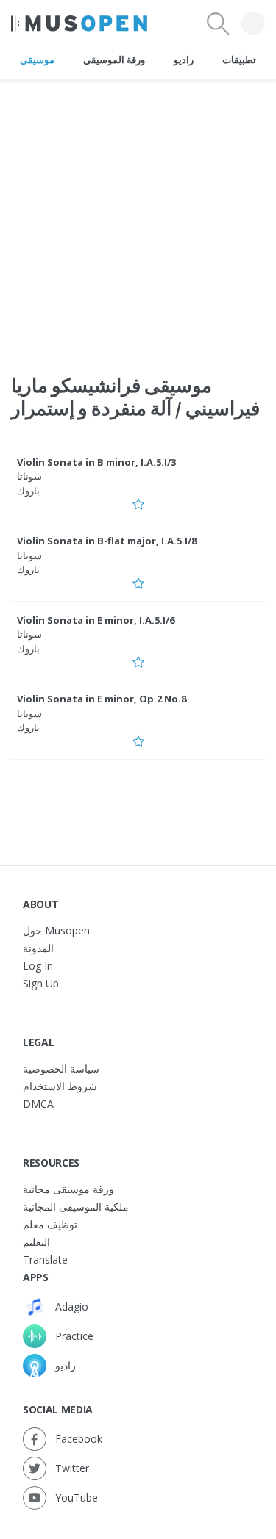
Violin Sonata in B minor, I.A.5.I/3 (96, 462)
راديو (184, 59)
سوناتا (29, 476)
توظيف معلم (50, 1224)
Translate (45, 1259)
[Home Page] (79, 23)
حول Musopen (56, 930)
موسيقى (37, 59)
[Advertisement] (138, 218)
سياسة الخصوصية (61, 1068)
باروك (28, 490)
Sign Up (41, 983)
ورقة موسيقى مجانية (68, 1189)
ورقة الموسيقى (114, 59)
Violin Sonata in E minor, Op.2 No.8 (101, 698)
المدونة (38, 948)
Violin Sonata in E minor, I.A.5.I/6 (95, 620)
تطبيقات (239, 59)
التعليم (36, 1242)
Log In (38, 966)
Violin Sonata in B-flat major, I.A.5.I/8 (107, 540)
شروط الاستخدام (60, 1086)
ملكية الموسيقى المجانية (76, 1207)
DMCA (38, 1104)
